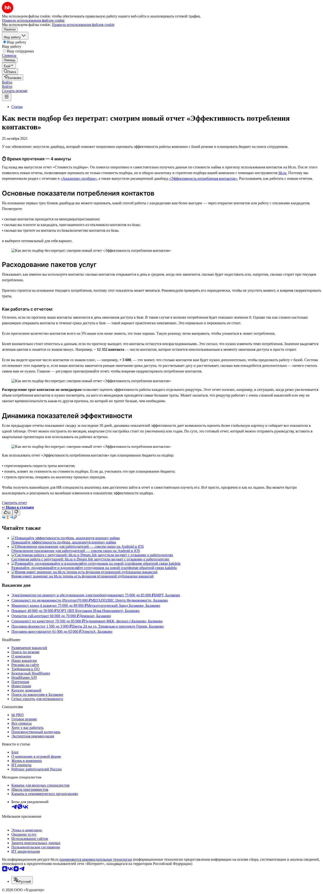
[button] (7, 82)
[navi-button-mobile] (6, 97)
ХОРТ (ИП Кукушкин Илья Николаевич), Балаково (98, 611)
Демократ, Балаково (95, 616)
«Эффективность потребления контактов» (203, 178)
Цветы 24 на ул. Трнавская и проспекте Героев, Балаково (118, 626)
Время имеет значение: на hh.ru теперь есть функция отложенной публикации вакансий (82, 576)
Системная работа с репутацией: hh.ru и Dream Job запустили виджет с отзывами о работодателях (90, 559)
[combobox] (22, 880)
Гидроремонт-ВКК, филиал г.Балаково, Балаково (123, 621)
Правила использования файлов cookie (83, 25)
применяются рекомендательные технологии (95, 859)
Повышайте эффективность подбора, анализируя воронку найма (63, 542)
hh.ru (282, 173)
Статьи (17, 107)
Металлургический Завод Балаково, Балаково (123, 605)
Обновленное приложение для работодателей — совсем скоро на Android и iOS (75, 551)
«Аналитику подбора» (79, 178)
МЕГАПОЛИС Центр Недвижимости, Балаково (129, 600)
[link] (10, 71)
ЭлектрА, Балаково (96, 631)
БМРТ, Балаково (167, 595)
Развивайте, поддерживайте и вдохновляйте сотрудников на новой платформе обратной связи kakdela (94, 568)
